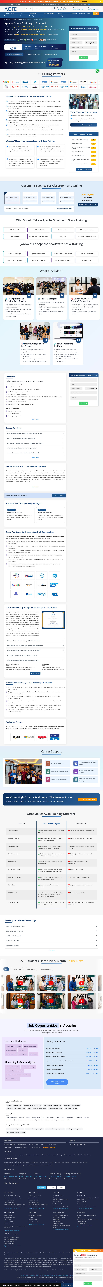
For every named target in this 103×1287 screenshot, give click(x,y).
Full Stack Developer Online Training (14, 1165)
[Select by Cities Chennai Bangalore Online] (38, 9)
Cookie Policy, (58, 1275)
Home (5, 19)
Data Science (10, 1120)
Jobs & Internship (60, 15)
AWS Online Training (10, 1162)
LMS (97, 13)
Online (61, 1187)
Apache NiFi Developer (12, 1079)
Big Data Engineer (11, 1050)
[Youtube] (15, 4)
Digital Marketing (59, 1120)
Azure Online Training (46, 1165)
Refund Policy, (34, 1275)
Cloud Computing (60, 1117)
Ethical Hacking (33, 1120)
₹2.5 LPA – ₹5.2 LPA (92, 1052)
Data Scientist (33, 1054)
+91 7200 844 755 (26, 1176)
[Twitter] (12, 4)
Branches (82, 13)
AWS (52, 1120)
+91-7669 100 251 (62, 10)
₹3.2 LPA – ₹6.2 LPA (92, 1073)
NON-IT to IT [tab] (31, 969)
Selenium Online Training (62, 1162)
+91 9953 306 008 (11, 1176)
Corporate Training (33, 15)
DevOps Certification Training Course (28, 1162)
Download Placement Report (84, 125)
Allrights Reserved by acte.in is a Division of (64, 1282)
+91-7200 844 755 (93, 10)
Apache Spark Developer (28, 1067)
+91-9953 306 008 (78, 10)
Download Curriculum (33, 54)
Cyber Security (50, 1117)
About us (6, 1155)
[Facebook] (19, 4)
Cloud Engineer (23, 1054)
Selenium (68, 1120)
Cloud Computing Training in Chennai (16, 1108)
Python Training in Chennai (55, 1108)
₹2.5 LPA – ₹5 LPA (92, 1048)
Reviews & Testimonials (20, 1147)
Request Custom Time (64, 209)
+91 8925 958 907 (56, 1176)
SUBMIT (83, 57)
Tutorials (31, 1144)
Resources (74, 13)
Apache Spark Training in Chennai (15, 1129)
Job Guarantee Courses (9, 15)
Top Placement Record (84, 169)
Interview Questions (51, 54)
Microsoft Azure (36, 1117)
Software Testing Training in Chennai (52, 1105)
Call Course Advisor (88, 799)
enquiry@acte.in (40, 1179)
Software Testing (23, 1120)
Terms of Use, (67, 1275)
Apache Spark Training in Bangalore (34, 1129)
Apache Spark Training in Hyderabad (55, 1129)
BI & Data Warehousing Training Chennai (17, 19)
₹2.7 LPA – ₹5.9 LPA (92, 1060)
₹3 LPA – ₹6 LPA (93, 1065)
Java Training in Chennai (71, 1108)
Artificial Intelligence (11, 1117)
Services (14, 1155)
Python (47, 1120)
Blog (37, 1144)
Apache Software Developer (13, 1046)
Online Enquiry (61, 8)
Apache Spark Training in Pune (74, 1129)
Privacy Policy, (25, 1275)
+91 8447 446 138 (71, 1176)
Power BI (28, 1117)
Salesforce (21, 1117)
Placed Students (15, 54)
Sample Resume (22, 1144)
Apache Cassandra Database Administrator (17, 1075)
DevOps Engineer (11, 1054)
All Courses (22, 15)
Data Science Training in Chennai (72, 1105)
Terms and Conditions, (46, 1275)
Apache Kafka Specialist (12, 1067)
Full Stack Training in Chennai (14, 1105)
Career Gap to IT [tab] (46, 969)
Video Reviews (8, 1147)
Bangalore (91, 8)
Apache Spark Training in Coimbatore (16, 1132)
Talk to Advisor (58, 495)
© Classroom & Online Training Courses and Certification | (39, 1282)
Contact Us (35, 1155)
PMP (43, 1117)
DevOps (41, 1120)
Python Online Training (46, 1162)
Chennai (75, 8)
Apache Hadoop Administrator (14, 1071)
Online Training (45, 1155)
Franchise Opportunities (84, 1155)
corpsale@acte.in (55, 1179)
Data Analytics (70, 1117)
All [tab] (6, 969)
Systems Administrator (30, 1046)
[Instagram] (5, 4)
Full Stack (86, 1117)
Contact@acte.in (10, 1179)
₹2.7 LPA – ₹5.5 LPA (92, 1056)
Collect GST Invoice (49, 1147)
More (88, 13)
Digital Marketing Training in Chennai (37, 1108)
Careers (28, 1155)
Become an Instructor (70, 1155)
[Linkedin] (9, 4)
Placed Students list (48, 15)
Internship (43, 1144)
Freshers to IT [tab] (17, 969)
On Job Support (53, 1144)
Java (16, 1120)
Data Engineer (23, 1050)
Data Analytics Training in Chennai (32, 1105)
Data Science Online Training (79, 1162)
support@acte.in (70, 1179)
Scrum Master (79, 1117)
